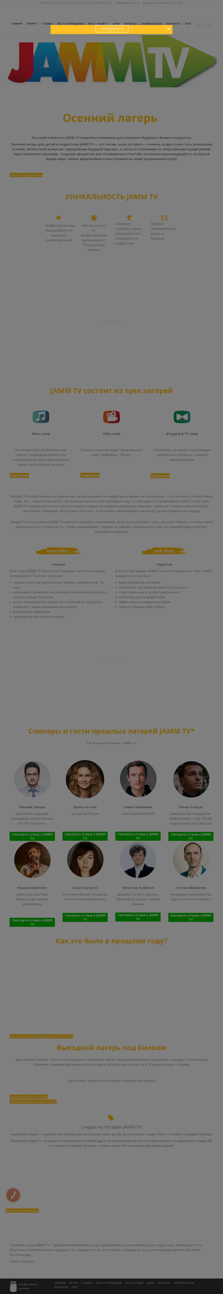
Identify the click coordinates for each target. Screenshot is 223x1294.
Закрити (168, 29)
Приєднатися (112, 29)
